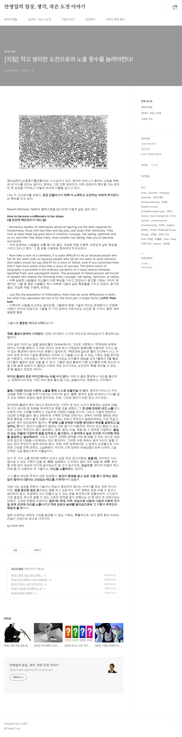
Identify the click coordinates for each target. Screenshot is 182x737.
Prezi (144, 192)
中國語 (158, 239)
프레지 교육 (163, 234)
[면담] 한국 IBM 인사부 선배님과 (29, 579)
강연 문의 (145, 149)
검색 (166, 7)
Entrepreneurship (150, 202)
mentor (145, 216)
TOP (175, 725)
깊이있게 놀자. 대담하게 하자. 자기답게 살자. (31, 670)
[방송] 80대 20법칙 (22, 592)
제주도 (170, 211)
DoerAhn (153, 192)
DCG (172, 216)
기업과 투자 (68, 19)
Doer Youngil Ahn (159, 216)
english (170, 225)
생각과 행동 (10, 19)
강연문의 (90, 19)
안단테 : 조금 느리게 (39, 19)
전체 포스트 (146, 101)
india (173, 239)
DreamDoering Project (153, 211)
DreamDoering (149, 225)
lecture (157, 243)
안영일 (153, 234)
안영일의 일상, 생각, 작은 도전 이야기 (44, 6)
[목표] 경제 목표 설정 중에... (26, 575)
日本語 (166, 243)
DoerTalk (146, 197)
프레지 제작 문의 (115, 19)
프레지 (162, 225)
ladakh (144, 229)
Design (145, 234)
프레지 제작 (158, 197)
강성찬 (164, 202)
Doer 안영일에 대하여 (151, 154)
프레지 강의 (146, 243)
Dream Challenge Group (163, 229)
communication (159, 220)
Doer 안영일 (147, 239)
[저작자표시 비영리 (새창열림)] (47, 550)
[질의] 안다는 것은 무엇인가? (27, 584)
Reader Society (149, 206)
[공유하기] (20, 550)
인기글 (154, 165)
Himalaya (164, 192)
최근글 (144, 165)
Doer (166, 239)
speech (145, 220)
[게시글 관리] (25, 550)
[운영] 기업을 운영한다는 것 (26, 588)
